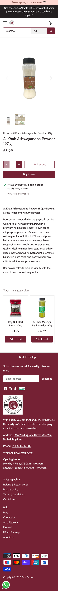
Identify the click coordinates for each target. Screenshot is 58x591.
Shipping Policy (11, 479)
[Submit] (51, 31)
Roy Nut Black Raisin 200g (15, 323)
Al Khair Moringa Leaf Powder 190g (42, 323)
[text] (29, 2)
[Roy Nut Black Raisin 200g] (15, 308)
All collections (10, 522)
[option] (29, 78)
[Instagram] (10, 388)
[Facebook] (5, 388)
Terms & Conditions (14, 494)
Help (5, 507)
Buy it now (29, 174)
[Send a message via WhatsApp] (6, 584)
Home (6, 133)
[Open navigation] (5, 22)
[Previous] (7, 78)
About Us (8, 537)
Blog (5, 512)
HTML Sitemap (11, 532)
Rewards (8, 527)
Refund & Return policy (15, 484)
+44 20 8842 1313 (21, 445)
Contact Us (9, 517)
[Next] (51, 78)
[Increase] (19, 164)
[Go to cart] (51, 22)
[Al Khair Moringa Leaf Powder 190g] (42, 308)
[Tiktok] (15, 388)
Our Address (10, 499)
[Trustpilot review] (22, 388)
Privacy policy (10, 489)
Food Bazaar (27, 577)
